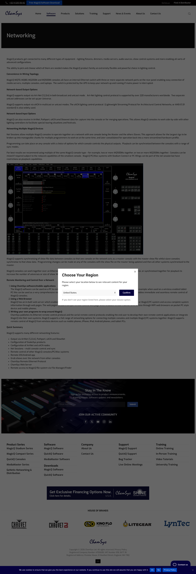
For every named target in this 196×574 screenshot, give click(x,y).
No (158, 570)
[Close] (135, 271)
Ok (152, 570)
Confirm (126, 292)
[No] (192, 570)
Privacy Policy (170, 570)
